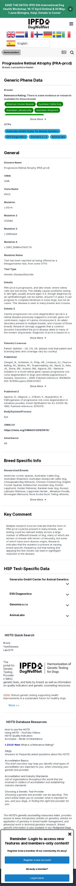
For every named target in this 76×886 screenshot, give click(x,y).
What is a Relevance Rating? (29, 744)
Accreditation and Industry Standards (26, 776)
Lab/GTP (8, 650)
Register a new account (37, 859)
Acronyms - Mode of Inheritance (23, 738)
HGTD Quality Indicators (18, 735)
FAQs (8, 751)
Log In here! (37, 877)
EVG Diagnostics (16, 136)
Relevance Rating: (15, 95)
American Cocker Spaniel (20, 104)
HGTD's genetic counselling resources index (34, 815)
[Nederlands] (20, 34)
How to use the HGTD (17, 729)
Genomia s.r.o (39, 136)
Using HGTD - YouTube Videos (22, 732)
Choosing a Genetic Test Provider (24, 791)
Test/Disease (10, 646)
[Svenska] (57, 34)
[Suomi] (38, 34)
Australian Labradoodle (19, 110)
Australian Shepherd (47, 110)
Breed (6, 642)
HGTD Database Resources (26, 722)
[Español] (11, 43)
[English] (11, 34)
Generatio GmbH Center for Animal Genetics (32, 131)
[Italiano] (66, 34)
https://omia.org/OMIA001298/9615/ (26, 430)
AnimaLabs (58, 136)
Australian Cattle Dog (50, 104)
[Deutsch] (48, 34)
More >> (14, 705)
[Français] (29, 34)
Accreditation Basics (17, 760)
